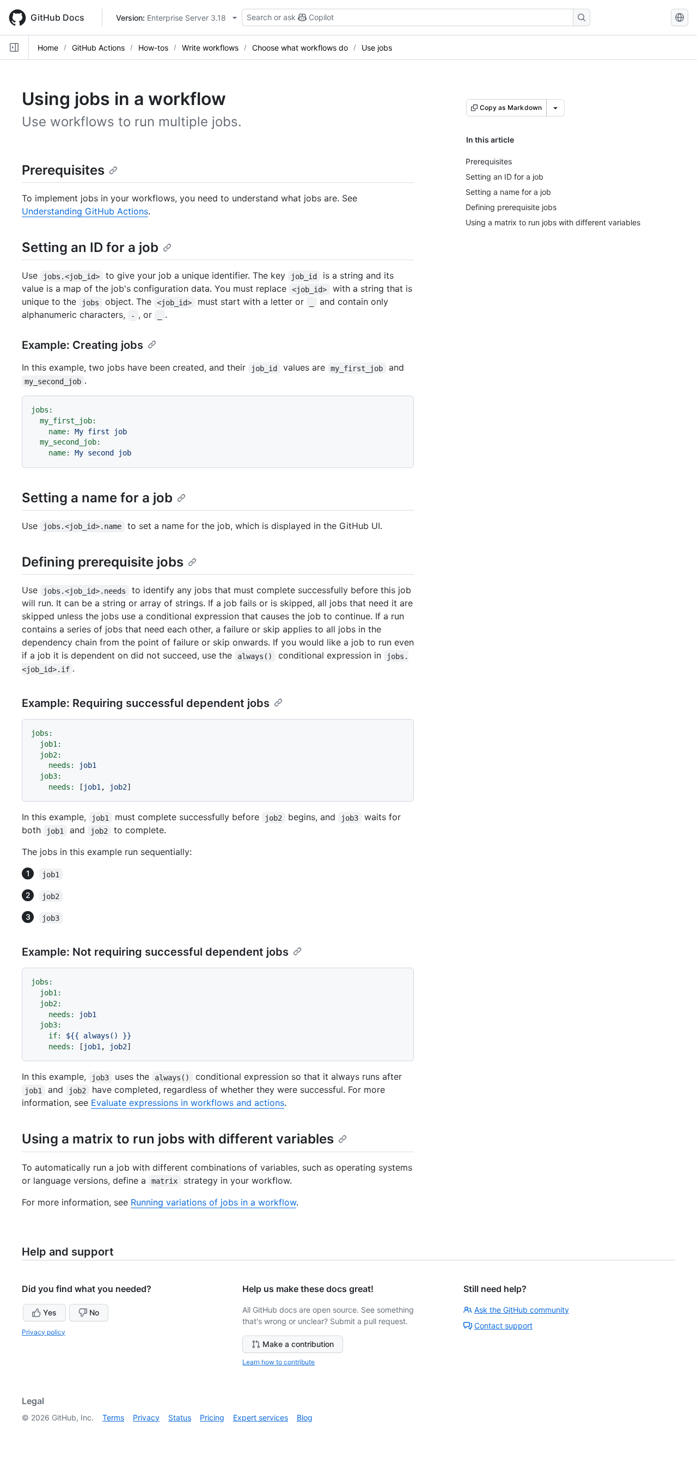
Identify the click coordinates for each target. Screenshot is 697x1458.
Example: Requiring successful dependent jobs (146, 703)
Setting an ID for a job (90, 247)
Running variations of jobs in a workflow (213, 1202)
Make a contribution (298, 1344)
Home (48, 47)
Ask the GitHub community (521, 1309)
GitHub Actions (98, 47)
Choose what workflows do (300, 47)
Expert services (260, 1417)
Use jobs (377, 47)
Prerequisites (63, 170)
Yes (50, 1312)
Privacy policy (43, 1332)
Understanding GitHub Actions (85, 211)
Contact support (503, 1325)
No (94, 1312)
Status (179, 1417)
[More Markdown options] (555, 107)
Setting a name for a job (97, 498)
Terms (113, 1417)
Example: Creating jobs (82, 345)
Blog (305, 1417)
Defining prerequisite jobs (103, 562)
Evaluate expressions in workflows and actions (187, 1102)
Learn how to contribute (278, 1362)
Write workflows (210, 47)
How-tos (153, 47)
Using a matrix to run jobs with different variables (178, 1139)
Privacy (146, 1417)
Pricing (212, 1417)
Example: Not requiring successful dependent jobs (155, 951)
